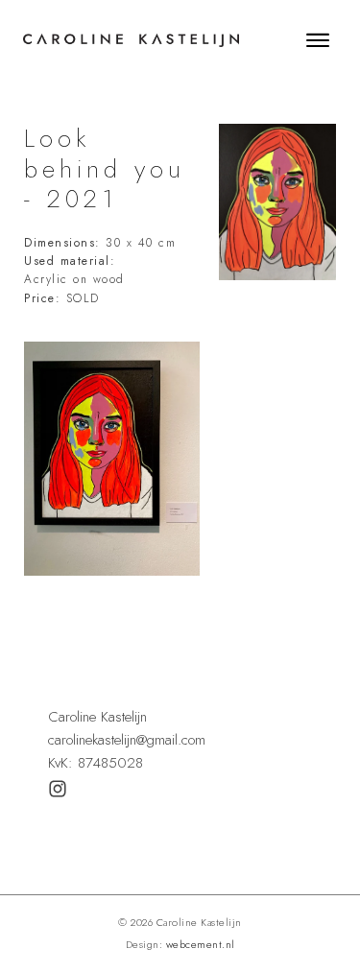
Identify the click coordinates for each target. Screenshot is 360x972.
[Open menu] (318, 40)
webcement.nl (200, 944)
